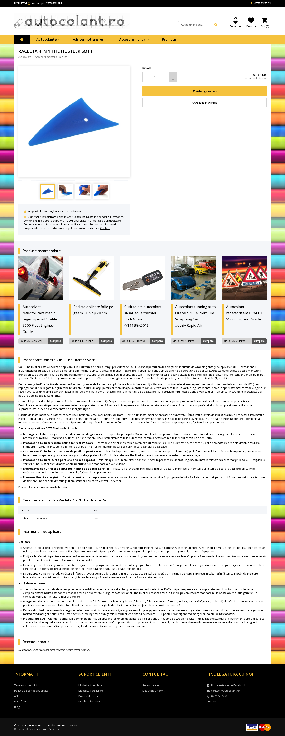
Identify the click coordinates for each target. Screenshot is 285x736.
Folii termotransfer (88, 39)
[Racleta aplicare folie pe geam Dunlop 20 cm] (91, 278)
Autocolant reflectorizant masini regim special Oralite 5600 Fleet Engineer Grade (40, 319)
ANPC (17, 696)
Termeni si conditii (25, 685)
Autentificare (150, 685)
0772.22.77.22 (262, 3)
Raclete (63, 57)
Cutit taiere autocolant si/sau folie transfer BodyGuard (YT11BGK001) (142, 316)
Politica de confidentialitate (31, 691)
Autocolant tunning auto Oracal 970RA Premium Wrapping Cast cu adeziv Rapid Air (195, 316)
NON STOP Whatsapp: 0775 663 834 (38, 3)
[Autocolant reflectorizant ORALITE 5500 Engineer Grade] (244, 278)
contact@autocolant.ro (225, 691)
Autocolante (47, 39)
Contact (105, 228)
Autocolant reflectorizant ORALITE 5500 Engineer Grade (244, 312)
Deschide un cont (153, 691)
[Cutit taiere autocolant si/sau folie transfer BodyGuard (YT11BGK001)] (142, 278)
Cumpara (55, 341)
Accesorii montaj (133, 39)
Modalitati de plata (90, 685)
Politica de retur (88, 696)
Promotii (169, 39)
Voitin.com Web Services (44, 729)
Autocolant (24, 57)
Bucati (146, 68)
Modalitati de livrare (91, 691)
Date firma (21, 701)
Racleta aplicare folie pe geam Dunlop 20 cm (93, 309)
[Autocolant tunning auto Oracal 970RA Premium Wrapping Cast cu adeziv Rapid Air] (193, 278)
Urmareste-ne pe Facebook (228, 685)
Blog (17, 707)
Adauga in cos (206, 91)
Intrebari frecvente (90, 701)
